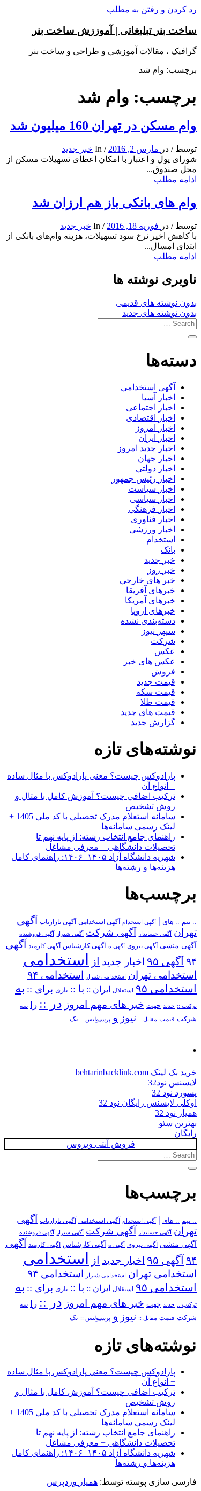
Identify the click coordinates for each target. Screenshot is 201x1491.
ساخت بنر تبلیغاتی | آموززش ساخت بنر (114, 30)
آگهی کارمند (44, 946)
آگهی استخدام (139, 922)
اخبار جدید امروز (146, 448)
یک (74, 1019)
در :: (50, 1003)
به (20, 988)
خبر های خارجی (147, 580)
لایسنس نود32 (172, 1082)
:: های (171, 922)
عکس (164, 651)
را (33, 1004)
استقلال (123, 990)
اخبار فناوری (153, 519)
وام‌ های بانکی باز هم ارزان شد (114, 202)
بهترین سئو (178, 1123)
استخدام (160, 539)
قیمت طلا (157, 701)
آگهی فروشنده (36, 933)
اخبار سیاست (151, 488)
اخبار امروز (155, 427)
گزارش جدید (153, 722)
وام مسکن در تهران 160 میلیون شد (103, 126)
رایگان (185, 1133)
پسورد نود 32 (174, 1092)
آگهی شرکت (111, 932)
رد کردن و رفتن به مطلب (152, 9)
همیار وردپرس (72, 1481)
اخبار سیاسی (152, 498)
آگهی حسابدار (155, 933)
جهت (153, 1005)
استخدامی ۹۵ (166, 989)
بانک (168, 549)
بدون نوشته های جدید (159, 312)
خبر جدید (77, 148)
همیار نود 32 (176, 1112)
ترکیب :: (187, 1006)
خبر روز (161, 569)
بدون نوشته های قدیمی (156, 302)
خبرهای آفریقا (150, 590)
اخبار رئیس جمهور (143, 478)
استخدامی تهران (162, 975)
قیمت (167, 1019)
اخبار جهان (156, 458)
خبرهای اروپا (153, 610)
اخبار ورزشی (152, 529)
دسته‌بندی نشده (148, 620)
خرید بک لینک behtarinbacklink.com (136, 1072)
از (95, 961)
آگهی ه (116, 946)
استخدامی (56, 959)
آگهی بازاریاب (58, 922)
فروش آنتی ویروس (100, 1143)
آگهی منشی (178, 946)
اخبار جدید (123, 961)
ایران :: (98, 989)
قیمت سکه (155, 691)
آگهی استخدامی (148, 387)
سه (24, 1006)
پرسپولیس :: (95, 1019)
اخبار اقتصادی (150, 417)
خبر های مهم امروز (104, 1004)
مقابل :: (147, 1019)
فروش (163, 671)
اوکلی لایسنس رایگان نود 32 (148, 1102)
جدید (169, 1006)
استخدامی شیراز (106, 976)
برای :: (40, 989)
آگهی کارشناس (84, 946)
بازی (61, 990)
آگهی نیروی (142, 946)
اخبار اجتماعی (150, 407)
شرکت (163, 641)
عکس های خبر (149, 661)
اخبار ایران (156, 437)
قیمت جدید (156, 681)
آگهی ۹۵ (165, 961)
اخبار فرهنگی (151, 509)
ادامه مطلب (175, 179)
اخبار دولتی (155, 468)
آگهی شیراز (70, 933)
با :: (77, 989)
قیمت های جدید (148, 712)
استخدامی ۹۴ (55, 975)
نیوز (128, 1017)
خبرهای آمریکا (150, 600)
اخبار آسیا (158, 397)
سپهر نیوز (158, 630)
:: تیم (189, 922)
